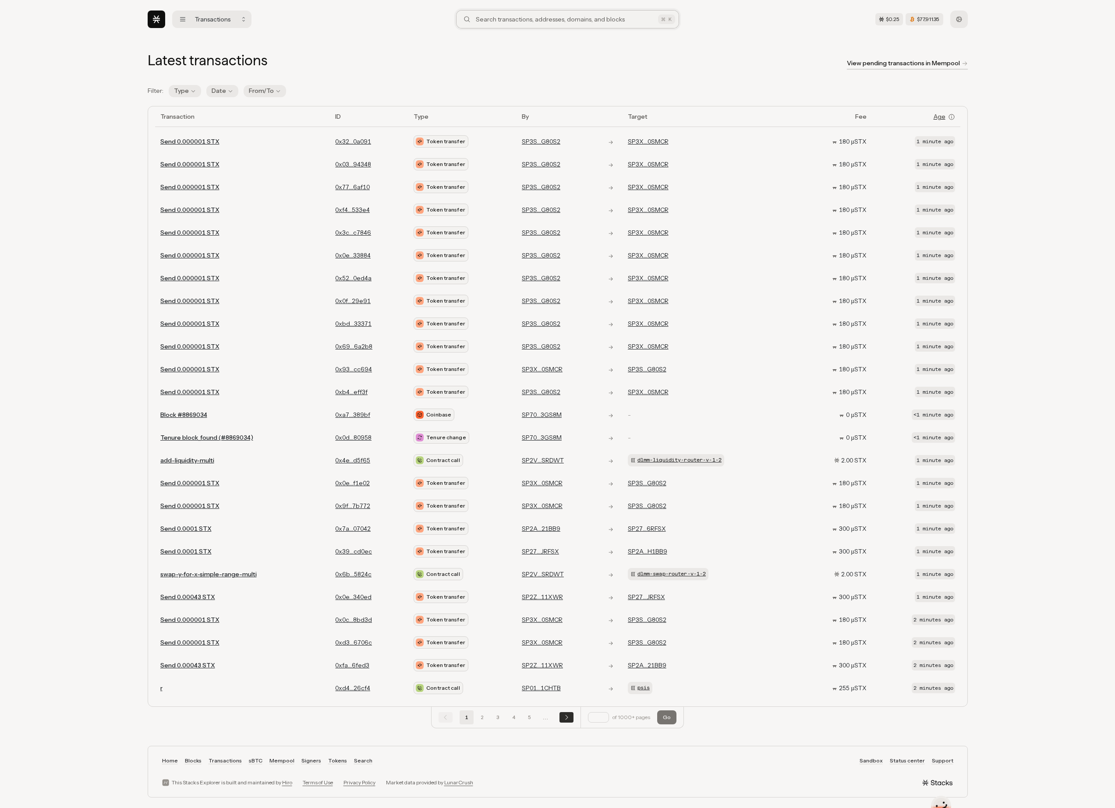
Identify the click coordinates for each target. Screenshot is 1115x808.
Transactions (225, 760)
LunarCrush (458, 782)
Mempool (281, 760)
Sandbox (871, 760)
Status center (907, 760)
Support (942, 760)
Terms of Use (318, 782)
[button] (185, 91)
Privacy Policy (359, 782)
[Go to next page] (566, 717)
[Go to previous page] (446, 717)
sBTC (255, 760)
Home (170, 760)
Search (363, 760)
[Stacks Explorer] (156, 19)
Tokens (337, 760)
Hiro (287, 782)
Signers (311, 760)
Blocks (193, 760)
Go (667, 717)
